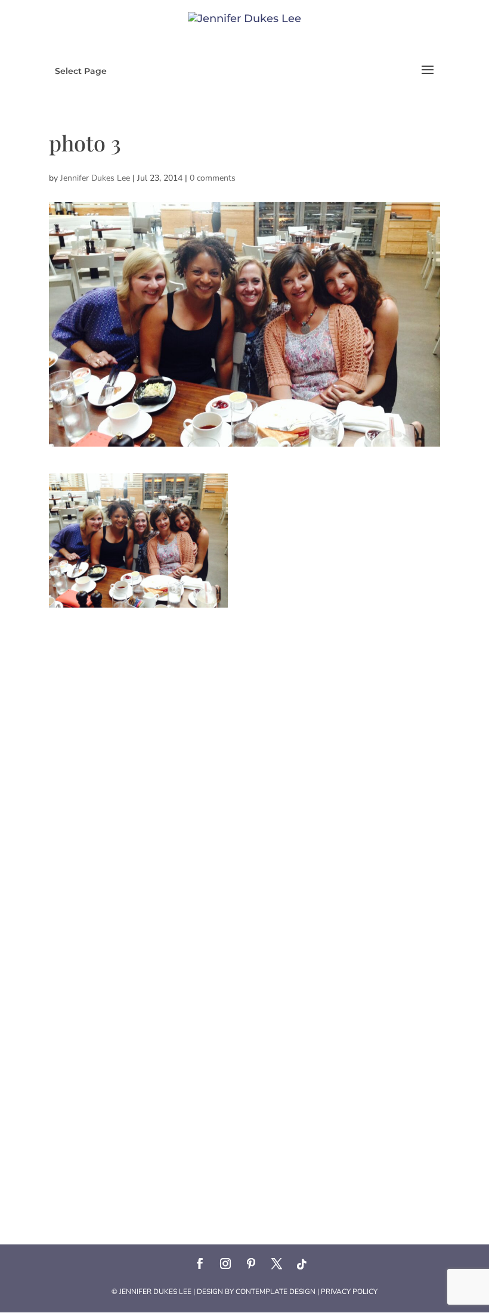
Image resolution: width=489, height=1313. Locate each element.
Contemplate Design (275, 1291)
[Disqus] (244, 757)
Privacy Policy (349, 1291)
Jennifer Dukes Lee (95, 178)
